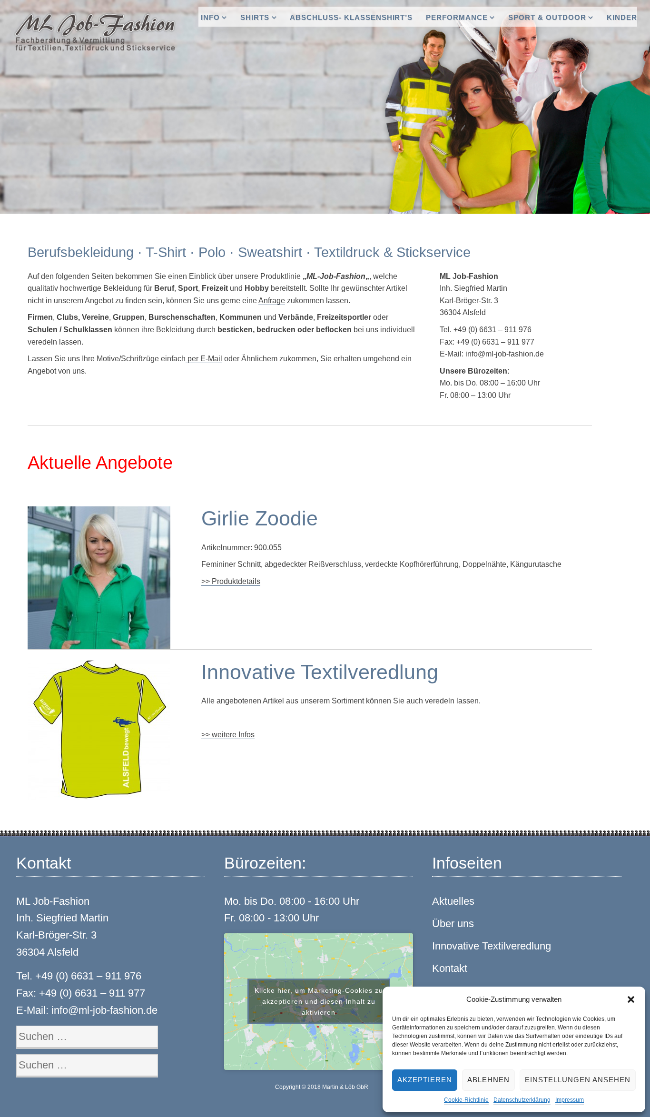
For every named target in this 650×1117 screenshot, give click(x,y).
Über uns (453, 923)
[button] (631, 999)
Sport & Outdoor (547, 17)
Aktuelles (453, 901)
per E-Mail (204, 359)
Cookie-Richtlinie (466, 1100)
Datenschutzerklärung (522, 1100)
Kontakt (449, 968)
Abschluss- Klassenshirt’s (351, 17)
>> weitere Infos (228, 735)
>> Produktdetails (230, 581)
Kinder (622, 17)
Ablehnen (488, 1080)
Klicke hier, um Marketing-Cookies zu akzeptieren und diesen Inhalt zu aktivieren (319, 1001)
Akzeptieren (424, 1080)
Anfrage (271, 301)
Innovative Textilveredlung (491, 946)
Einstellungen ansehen (577, 1080)
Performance (457, 17)
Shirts (254, 17)
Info (210, 17)
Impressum (569, 1100)
